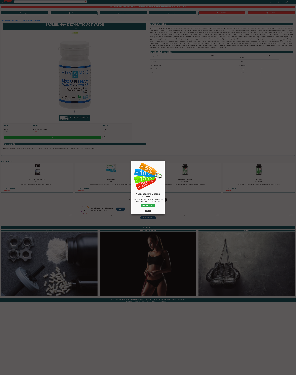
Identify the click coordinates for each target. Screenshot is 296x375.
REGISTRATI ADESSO (148, 205)
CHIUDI (148, 211)
